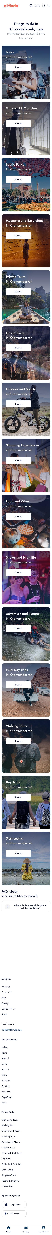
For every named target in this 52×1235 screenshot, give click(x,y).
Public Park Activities (11, 1164)
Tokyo (4, 1064)
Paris (4, 1102)
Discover (18, 67)
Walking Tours (8, 1125)
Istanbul (5, 1058)
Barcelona (6, 1080)
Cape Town (7, 1097)
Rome (4, 1052)
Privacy (5, 1003)
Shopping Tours (9, 1175)
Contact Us (7, 992)
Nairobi (5, 1069)
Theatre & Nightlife (10, 1180)
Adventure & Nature (11, 1142)
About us (6, 986)
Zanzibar (6, 1086)
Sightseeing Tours (10, 1119)
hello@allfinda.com (12, 1030)
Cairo (4, 1075)
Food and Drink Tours (11, 1153)
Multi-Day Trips (8, 1136)
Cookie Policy (8, 1008)
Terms (4, 1014)
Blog (4, 997)
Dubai (4, 1047)
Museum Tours (8, 1147)
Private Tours (7, 1186)
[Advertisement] (26, 943)
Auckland (6, 1091)
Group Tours (7, 1169)
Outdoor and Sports (11, 1130)
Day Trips (6, 1158)
